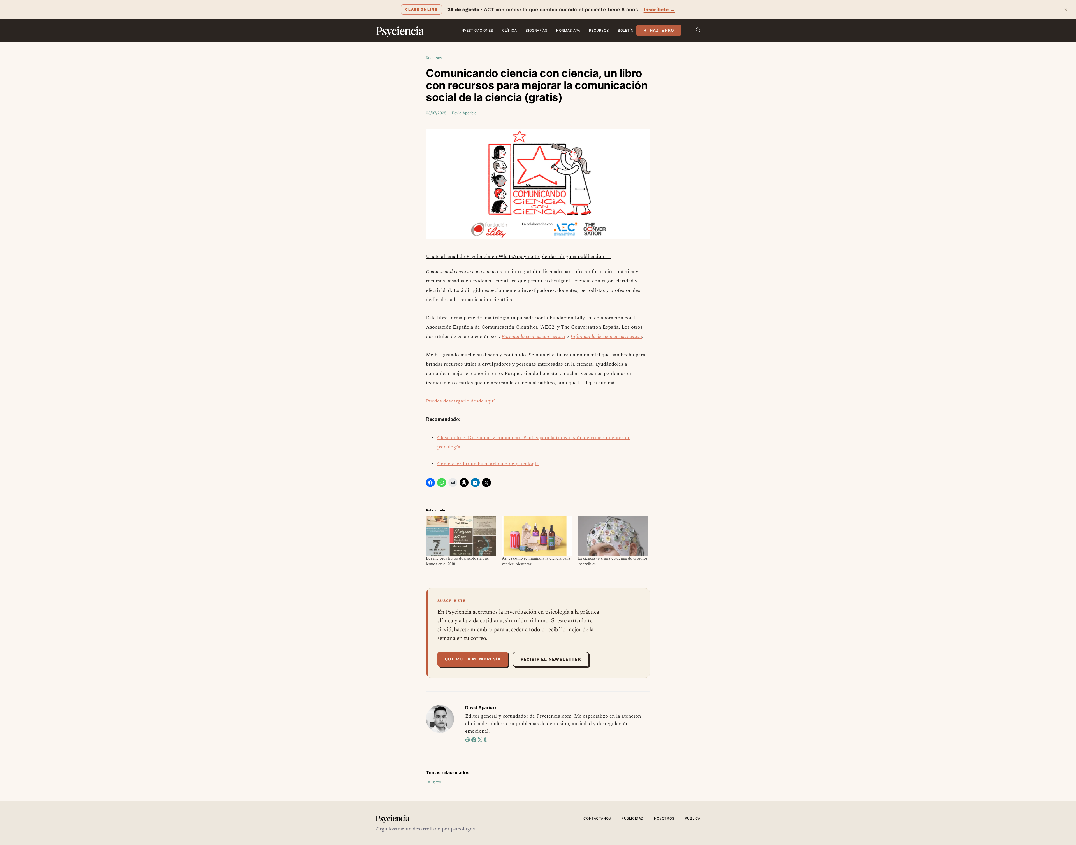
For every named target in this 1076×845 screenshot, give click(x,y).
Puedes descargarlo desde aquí (460, 401)
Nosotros (664, 818)
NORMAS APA (568, 30)
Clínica (509, 30)
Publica (693, 818)
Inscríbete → (659, 9)
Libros (435, 782)
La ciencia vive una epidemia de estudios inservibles (612, 561)
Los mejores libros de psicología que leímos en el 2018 (457, 561)
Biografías (536, 30)
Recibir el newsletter (551, 659)
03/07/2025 (436, 113)
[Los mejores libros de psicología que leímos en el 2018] (461, 536)
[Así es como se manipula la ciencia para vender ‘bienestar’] (537, 536)
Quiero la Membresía (473, 659)
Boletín (625, 30)
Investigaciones (476, 30)
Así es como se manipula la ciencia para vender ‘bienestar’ (536, 561)
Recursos (599, 30)
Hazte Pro (662, 30)
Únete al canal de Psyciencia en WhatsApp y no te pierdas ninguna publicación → (518, 256)
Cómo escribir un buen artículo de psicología (488, 463)
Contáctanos (597, 818)
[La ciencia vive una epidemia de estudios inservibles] (613, 536)
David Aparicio (464, 113)
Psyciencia (399, 30)
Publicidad (633, 818)
